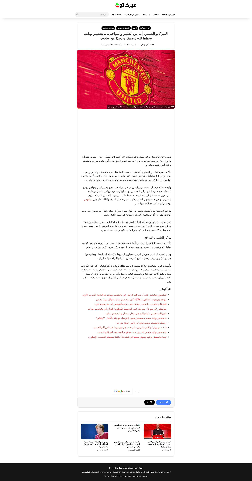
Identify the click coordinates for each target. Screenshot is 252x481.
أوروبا (135, 28)
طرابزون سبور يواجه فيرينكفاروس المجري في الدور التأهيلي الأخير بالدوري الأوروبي (127, 444)
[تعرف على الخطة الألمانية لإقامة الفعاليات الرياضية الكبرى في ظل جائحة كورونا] (94, 431)
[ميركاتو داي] (126, 5)
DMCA (106, 476)
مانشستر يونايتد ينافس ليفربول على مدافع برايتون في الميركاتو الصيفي (132, 332)
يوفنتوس (88, 199)
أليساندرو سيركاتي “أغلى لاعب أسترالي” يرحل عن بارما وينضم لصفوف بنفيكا (159, 444)
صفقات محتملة (108, 28)
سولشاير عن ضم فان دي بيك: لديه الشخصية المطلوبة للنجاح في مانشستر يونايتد (127, 308)
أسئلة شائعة (116, 14)
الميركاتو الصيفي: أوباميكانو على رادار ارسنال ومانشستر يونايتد (136, 313)
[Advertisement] (126, 131)
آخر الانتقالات (145, 28)
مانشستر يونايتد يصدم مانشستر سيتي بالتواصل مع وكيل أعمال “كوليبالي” (131, 318)
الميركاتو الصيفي (132, 14)
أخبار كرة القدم (169, 14)
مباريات (147, 14)
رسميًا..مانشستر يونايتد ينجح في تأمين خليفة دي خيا (142, 322)
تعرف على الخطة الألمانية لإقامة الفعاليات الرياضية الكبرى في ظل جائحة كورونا (95, 444)
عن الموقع (137, 476)
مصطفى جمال (146, 44)
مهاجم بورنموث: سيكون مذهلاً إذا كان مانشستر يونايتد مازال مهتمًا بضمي (131, 299)
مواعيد (156, 14)
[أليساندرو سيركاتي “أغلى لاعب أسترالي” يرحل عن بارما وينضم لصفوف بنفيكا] (157, 431)
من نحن (145, 476)
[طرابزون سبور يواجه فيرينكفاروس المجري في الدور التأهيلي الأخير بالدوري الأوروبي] (126, 431)
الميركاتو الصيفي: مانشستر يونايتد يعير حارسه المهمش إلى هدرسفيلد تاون (131, 304)
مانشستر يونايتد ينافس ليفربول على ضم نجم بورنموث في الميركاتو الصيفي (130, 327)
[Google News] (122, 391)
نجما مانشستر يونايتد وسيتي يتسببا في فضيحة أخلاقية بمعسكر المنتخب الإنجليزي (127, 336)
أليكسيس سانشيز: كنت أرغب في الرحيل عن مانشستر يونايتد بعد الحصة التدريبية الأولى (124, 294)
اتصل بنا (128, 476)
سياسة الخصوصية (117, 476)
